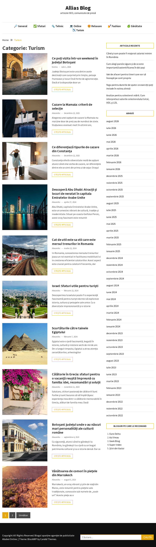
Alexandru (56, 113)
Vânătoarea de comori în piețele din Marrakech (74, 473)
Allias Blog (78, 7)
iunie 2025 (111, 216)
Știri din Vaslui (116, 448)
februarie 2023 (113, 387)
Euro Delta (115, 433)
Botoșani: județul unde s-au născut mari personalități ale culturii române (76, 428)
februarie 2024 (113, 319)
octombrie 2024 (114, 271)
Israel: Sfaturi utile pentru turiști (75, 286)
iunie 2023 (111, 374)
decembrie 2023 (114, 333)
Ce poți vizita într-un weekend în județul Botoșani (75, 60)
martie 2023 (112, 381)
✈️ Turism (78, 30)
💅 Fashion (114, 26)
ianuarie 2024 (113, 326)
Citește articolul (62, 89)
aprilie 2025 (112, 230)
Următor (23, 515)
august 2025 (112, 203)
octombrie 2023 (114, 346)
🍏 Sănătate (134, 26)
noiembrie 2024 (114, 264)
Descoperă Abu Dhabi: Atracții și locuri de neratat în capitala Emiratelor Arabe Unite (74, 193)
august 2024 (112, 285)
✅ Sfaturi (39, 26)
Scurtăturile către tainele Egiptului (70, 330)
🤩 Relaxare (94, 26)
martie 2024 (112, 312)
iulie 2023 (111, 367)
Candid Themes (48, 539)
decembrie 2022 (114, 401)
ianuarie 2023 (113, 394)
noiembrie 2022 (114, 408)
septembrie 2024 (115, 278)
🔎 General (20, 26)
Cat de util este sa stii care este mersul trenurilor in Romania (74, 241)
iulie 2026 (111, 128)
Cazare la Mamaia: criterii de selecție (72, 106)
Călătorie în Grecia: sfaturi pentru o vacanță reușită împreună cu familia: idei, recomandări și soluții (76, 378)
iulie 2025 (111, 210)
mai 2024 (111, 299)
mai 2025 (111, 223)
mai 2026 (111, 141)
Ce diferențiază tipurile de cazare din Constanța (75, 149)
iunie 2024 (111, 292)
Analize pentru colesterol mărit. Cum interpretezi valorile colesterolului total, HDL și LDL (127, 99)
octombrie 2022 (114, 415)
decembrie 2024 (114, 258)
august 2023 (112, 360)
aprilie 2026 (112, 148)
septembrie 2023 (115, 353)
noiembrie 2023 (114, 340)
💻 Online (75, 26)
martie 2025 (112, 237)
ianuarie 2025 (113, 251)
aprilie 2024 (112, 305)
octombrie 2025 (114, 189)
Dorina (55, 67)
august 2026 (112, 121)
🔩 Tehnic (57, 26)
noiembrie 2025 (114, 182)
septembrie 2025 (115, 196)
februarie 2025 (113, 244)
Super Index (115, 444)
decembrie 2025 (114, 175)
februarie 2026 (113, 162)
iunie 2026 (111, 134)
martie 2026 (112, 155)
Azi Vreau (114, 437)
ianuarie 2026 (113, 169)
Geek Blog (114, 441)
